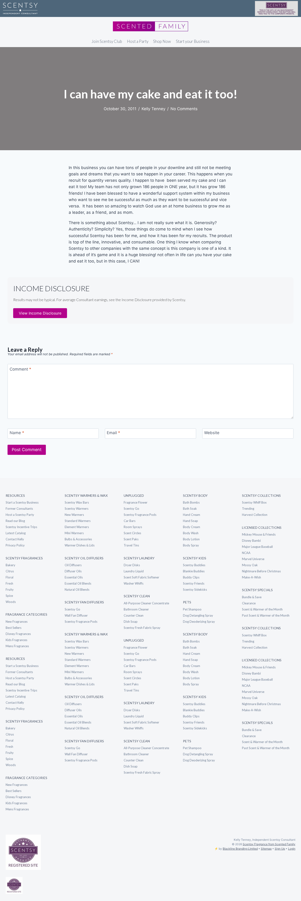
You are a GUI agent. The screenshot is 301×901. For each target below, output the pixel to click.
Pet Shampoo (192, 609)
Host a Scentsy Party (20, 515)
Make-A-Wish (251, 577)
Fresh (9, 583)
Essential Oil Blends (78, 583)
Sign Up (280, 848)
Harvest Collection (254, 515)
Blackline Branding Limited (240, 848)
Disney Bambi (251, 540)
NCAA (246, 553)
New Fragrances (17, 621)
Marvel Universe (253, 559)
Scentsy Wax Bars (77, 502)
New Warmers (74, 515)
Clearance (249, 603)
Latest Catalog (16, 533)
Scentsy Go (72, 609)
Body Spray (191, 545)
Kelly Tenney (153, 108)
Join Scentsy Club (106, 41)
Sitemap (266, 848)
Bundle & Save (251, 597)
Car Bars (129, 521)
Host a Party (137, 41)
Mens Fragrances (17, 646)
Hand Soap (190, 521)
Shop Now (162, 41)
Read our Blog (15, 521)
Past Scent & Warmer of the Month (265, 615)
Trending (248, 508)
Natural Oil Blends (77, 589)
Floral (9, 577)
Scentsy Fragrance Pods (81, 621)
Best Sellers (13, 628)
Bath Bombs (191, 502)
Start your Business (193, 41)
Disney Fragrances (18, 634)
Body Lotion (191, 539)
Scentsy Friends (193, 583)
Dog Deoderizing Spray (199, 621)
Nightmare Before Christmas (261, 571)
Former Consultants (19, 508)
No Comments (184, 108)
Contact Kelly (15, 539)
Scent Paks (131, 539)
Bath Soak (190, 508)
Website (211, 432)
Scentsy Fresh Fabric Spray (142, 628)
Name (17, 432)
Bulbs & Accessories (78, 539)
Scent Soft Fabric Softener (141, 577)
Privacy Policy (15, 545)
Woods (11, 602)
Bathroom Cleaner (136, 609)
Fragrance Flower (135, 502)
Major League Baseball (257, 547)
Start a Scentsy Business (22, 502)
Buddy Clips (191, 577)
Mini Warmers (74, 533)
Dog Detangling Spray (198, 615)
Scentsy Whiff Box (254, 502)
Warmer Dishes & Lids (80, 545)
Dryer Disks (132, 565)
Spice (9, 596)
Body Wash (190, 533)
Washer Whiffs (133, 583)
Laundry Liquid (134, 571)
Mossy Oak (250, 565)
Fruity (10, 589)
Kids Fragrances (16, 640)
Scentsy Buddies (194, 565)
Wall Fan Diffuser (76, 615)
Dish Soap (131, 621)
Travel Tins (131, 545)
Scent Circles (132, 533)
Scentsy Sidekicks (195, 589)
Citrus (10, 571)
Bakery (10, 565)
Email (113, 432)
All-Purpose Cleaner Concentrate (146, 603)
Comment (20, 369)
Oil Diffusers (73, 565)
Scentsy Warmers (76, 508)
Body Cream (191, 527)
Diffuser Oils (73, 571)
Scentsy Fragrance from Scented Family (269, 844)
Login (291, 848)
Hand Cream (191, 515)
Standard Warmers (78, 521)
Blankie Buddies (194, 571)
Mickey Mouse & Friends (259, 534)
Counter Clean (133, 615)
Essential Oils (74, 577)
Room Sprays (133, 527)
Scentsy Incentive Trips (21, 527)
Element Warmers (77, 527)
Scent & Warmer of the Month (262, 609)
